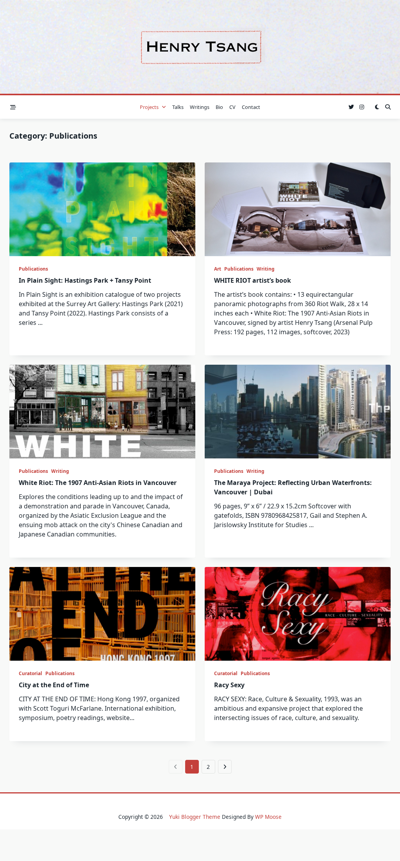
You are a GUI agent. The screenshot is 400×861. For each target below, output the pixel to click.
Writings (199, 107)
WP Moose (268, 816)
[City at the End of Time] (102, 614)
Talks (178, 107)
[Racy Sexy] (298, 614)
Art (217, 269)
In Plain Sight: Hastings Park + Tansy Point (85, 280)
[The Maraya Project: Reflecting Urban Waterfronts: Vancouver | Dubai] (298, 411)
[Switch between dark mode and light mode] (376, 107)
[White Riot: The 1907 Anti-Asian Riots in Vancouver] (102, 411)
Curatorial (30, 673)
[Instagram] (361, 107)
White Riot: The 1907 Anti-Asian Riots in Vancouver (98, 482)
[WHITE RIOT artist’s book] (298, 209)
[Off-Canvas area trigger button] (13, 107)
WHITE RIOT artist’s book (252, 280)
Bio (219, 107)
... (40, 322)
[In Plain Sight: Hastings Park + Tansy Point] (102, 209)
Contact (251, 107)
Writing (266, 269)
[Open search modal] (388, 107)
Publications (33, 269)
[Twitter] (351, 107)
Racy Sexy (229, 685)
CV (232, 107)
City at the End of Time (54, 685)
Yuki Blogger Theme (194, 816)
